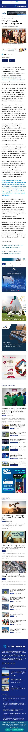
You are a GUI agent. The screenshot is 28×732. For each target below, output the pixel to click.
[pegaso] (14, 320)
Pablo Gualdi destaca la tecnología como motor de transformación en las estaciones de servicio (13, 547)
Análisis (12, 624)
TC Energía (19, 264)
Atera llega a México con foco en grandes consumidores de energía (13, 576)
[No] (26, 726)
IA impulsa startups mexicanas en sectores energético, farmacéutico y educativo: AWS (18, 629)
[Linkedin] (8, 663)
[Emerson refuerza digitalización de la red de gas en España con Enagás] (5, 463)
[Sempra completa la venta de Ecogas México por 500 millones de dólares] (5, 606)
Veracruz (9, 266)
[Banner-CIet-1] (14, 379)
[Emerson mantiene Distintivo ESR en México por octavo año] (5, 448)
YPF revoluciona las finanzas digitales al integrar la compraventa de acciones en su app (14, 704)
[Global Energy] (3, 54)
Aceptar (8, 729)
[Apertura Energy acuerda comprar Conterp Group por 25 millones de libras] (14, 507)
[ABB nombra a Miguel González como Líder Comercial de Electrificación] (5, 455)
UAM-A (3, 266)
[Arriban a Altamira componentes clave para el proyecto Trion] (5, 614)
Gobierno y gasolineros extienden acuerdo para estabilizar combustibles (18, 621)
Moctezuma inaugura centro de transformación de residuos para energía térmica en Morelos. (17, 425)
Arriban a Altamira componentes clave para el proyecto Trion (17, 613)
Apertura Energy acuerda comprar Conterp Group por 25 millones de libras (13, 517)
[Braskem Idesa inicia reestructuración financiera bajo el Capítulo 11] (5, 681)
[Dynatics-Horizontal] (14, 53)
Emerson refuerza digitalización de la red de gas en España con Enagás (18, 462)
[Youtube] (14, 663)
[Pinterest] (10, 60)
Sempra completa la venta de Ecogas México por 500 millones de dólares (18, 606)
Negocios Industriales (14, 435)
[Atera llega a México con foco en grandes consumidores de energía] (14, 567)
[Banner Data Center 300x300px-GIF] (14, 351)
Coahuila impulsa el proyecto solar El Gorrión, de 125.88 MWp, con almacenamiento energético (18, 673)
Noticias (6, 16)
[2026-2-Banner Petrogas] (14, 494)
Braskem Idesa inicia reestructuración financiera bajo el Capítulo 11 (18, 681)
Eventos (12, 428)
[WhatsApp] (13, 60)
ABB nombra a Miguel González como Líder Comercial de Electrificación (17, 455)
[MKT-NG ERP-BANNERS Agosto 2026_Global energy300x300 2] (14, 292)
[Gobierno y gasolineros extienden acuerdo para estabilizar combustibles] (5, 622)
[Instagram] (5, 663)
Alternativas (11, 16)
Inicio (3, 16)
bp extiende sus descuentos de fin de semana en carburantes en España (18, 590)
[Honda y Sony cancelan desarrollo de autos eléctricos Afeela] (5, 441)
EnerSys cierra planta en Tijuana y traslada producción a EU (18, 433)
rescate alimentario (10, 264)
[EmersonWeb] (14, 16)
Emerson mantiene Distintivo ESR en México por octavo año (18, 447)
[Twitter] (6, 60)
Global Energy (9, 54)
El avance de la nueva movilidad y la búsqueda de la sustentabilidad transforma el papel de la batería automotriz (14, 410)
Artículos (3, 521)
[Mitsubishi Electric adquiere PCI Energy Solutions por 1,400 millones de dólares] (5, 599)
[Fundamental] (14, 2)
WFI (14, 266)
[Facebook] (3, 60)
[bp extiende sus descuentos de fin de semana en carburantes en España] (5, 591)
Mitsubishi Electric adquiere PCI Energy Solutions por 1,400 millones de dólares (17, 598)
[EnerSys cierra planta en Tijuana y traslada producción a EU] (5, 434)
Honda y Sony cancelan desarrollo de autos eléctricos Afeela (18, 440)
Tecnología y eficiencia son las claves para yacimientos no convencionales (14, 699)
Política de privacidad (17, 729)
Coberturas (4, 415)
